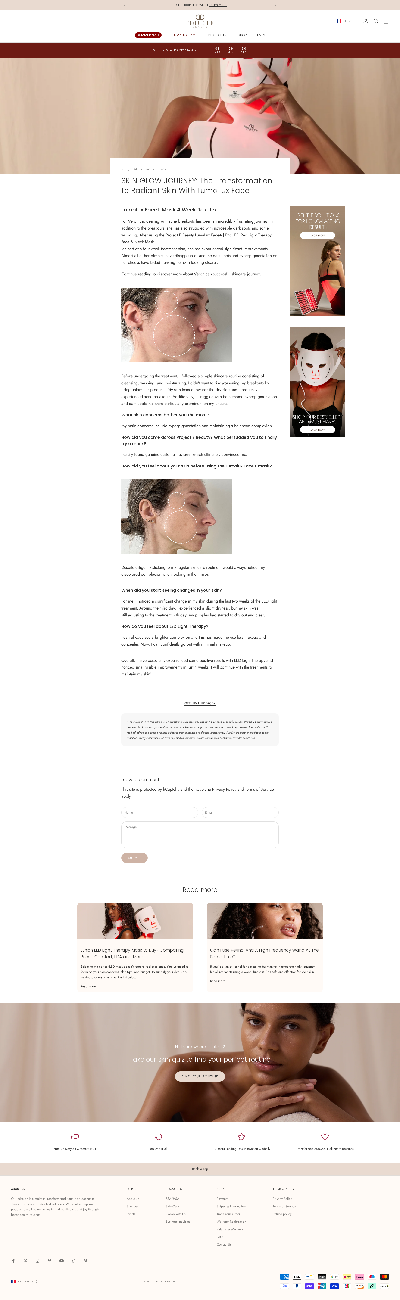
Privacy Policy (224, 789)
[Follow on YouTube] (61, 1260)
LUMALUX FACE (185, 35)
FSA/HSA (172, 1198)
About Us (133, 1198)
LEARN (260, 35)
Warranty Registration (231, 1221)
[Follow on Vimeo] (85, 1260)
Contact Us (224, 1244)
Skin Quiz (172, 1206)
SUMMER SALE (148, 35)
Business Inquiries (178, 1221)
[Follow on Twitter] (25, 1260)
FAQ (220, 1237)
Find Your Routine (200, 1076)
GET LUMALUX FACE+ (200, 703)
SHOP (242, 35)
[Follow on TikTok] (73, 1260)
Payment (222, 1198)
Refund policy (282, 1214)
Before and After (156, 169)
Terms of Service (259, 789)
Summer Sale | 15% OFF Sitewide (174, 50)
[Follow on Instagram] (37, 1260)
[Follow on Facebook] (13, 1260)
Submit (134, 858)
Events (131, 1214)
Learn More (218, 5)
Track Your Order (228, 1214)
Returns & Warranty (230, 1229)
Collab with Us (176, 1214)
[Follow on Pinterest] (49, 1260)
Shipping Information (231, 1206)
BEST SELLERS (218, 35)
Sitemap (132, 1206)
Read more (88, 986)
